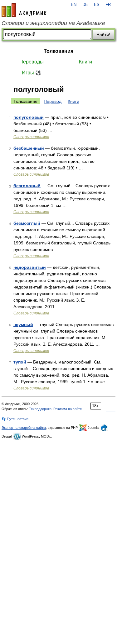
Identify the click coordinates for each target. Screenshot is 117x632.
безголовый (27, 185)
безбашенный (28, 148)
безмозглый (26, 223)
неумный (23, 324)
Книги (85, 61)
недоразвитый (29, 267)
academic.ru (24, 10)
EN (73, 5)
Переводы (31, 61)
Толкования (58, 51)
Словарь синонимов (31, 137)
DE (85, 5)
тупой (19, 361)
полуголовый (28, 117)
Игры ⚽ (31, 72)
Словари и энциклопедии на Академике (53, 23)
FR (108, 5)
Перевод (52, 101)
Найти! (103, 34)
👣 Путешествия (15, 419)
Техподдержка (40, 409)
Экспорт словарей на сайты (24, 427)
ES (97, 5)
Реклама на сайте (67, 409)
